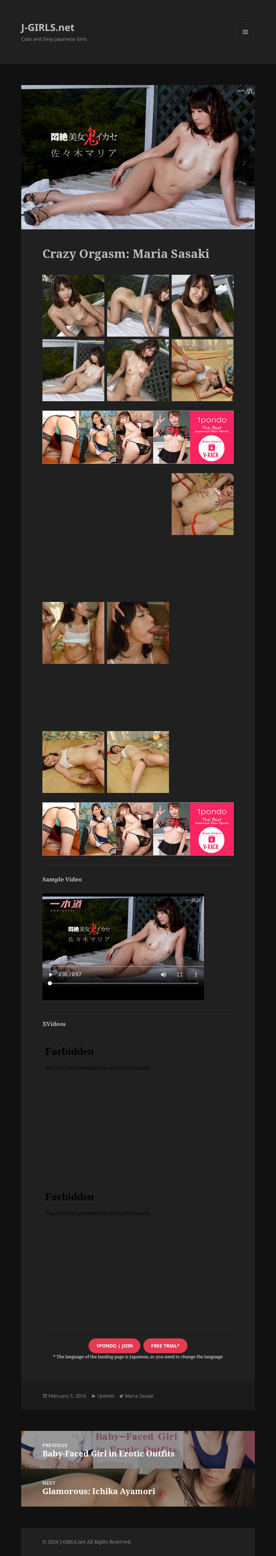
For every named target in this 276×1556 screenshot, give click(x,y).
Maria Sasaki (139, 1396)
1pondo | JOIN (114, 1345)
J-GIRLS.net (48, 27)
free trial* (165, 1345)
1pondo (105, 1396)
